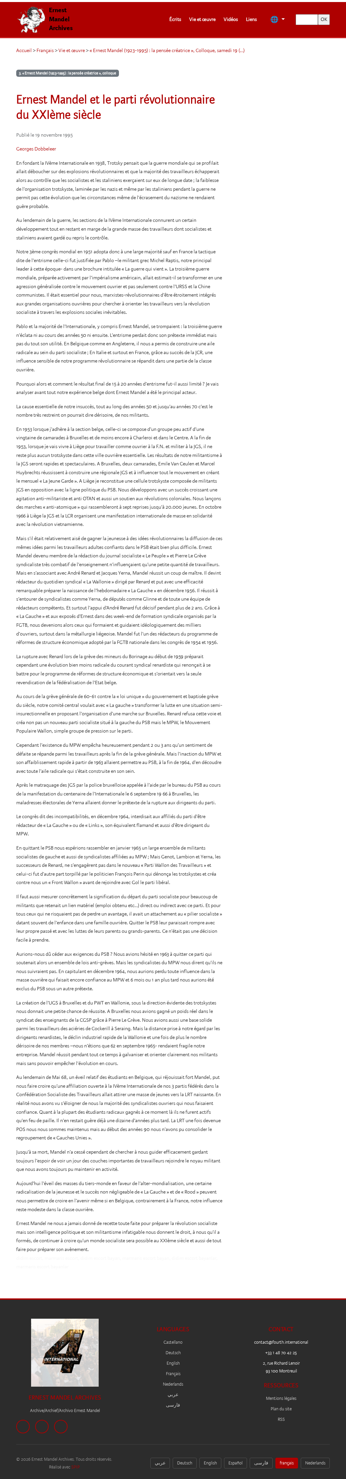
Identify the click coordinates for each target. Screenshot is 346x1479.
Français (45, 50)
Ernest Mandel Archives (61, 19)
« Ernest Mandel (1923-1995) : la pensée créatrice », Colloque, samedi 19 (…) (167, 50)
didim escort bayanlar (194, 1258)
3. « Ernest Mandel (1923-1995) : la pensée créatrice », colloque (67, 73)
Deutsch (173, 1352)
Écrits (175, 19)
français (287, 1462)
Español (235, 1462)
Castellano (173, 1342)
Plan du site (281, 1408)
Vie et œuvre (202, 19)
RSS (281, 1419)
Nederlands (173, 1384)
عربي (173, 1394)
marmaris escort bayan (145, 1258)
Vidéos (231, 19)
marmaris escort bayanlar (42, 1267)
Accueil (24, 50)
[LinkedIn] (61, 1426)
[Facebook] (23, 1426)
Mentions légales (281, 1398)
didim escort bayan (100, 1258)
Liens (251, 19)
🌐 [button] (275, 19)
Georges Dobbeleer (36, 149)
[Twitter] (42, 1426)
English (173, 1363)
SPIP (75, 1467)
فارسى (173, 1405)
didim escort (29, 1258)
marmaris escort (61, 1258)
